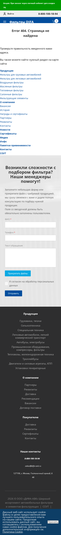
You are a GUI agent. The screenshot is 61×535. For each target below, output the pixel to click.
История (5, 110)
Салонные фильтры (11, 94)
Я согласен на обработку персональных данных (31, 283)
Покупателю (30, 417)
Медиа (4, 137)
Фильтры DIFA (21, 22)
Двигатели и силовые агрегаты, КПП (30, 363)
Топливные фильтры (11, 90)
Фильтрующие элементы (14, 98)
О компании (7, 102)
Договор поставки (30, 407)
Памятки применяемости (15, 145)
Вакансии (5, 106)
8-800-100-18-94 (32, 458)
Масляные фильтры (11, 86)
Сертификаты (8, 133)
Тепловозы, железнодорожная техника (30, 354)
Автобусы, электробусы (31, 342)
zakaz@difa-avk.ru (33, 465)
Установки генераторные (30, 368)
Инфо (3, 141)
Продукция (6, 70)
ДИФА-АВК (30, 498)
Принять (53, 522)
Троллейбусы (31, 359)
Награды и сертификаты (13, 113)
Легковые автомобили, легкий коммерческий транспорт (30, 336)
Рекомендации (30, 398)
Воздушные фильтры (12, 82)
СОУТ (3, 153)
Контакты (5, 125)
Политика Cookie (13, 531)
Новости (5, 129)
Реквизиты (6, 121)
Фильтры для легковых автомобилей (20, 78)
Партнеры (6, 117)
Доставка (30, 394)
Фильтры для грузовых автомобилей (20, 74)
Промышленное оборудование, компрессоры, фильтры (31, 348)
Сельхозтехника (30, 325)
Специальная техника (31, 330)
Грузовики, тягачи (30, 321)
